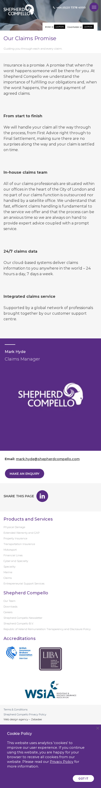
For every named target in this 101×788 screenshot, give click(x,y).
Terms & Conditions (15, 709)
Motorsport (10, 549)
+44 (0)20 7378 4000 (71, 7)
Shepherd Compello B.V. (19, 623)
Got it (83, 778)
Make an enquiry (24, 473)
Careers (8, 612)
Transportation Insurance (19, 544)
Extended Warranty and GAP (22, 532)
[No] (97, 728)
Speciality (10, 566)
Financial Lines (13, 555)
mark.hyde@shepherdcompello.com (48, 459)
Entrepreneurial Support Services (24, 583)
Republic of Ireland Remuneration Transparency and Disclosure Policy (47, 629)
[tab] (50, 410)
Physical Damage (14, 527)
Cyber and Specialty (16, 561)
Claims (8, 578)
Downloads (10, 606)
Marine (8, 572)
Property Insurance (15, 538)
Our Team (10, 601)
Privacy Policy (61, 762)
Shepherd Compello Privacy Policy (25, 714)
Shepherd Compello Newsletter (23, 617)
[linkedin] (42, 496)
